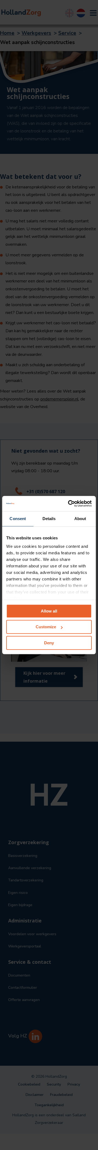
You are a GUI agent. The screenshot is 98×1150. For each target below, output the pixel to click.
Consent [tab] (18, 518)
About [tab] (80, 518)
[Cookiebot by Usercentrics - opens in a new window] (69, 503)
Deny (49, 643)
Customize (46, 626)
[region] (49, 575)
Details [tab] (49, 518)
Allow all (49, 611)
